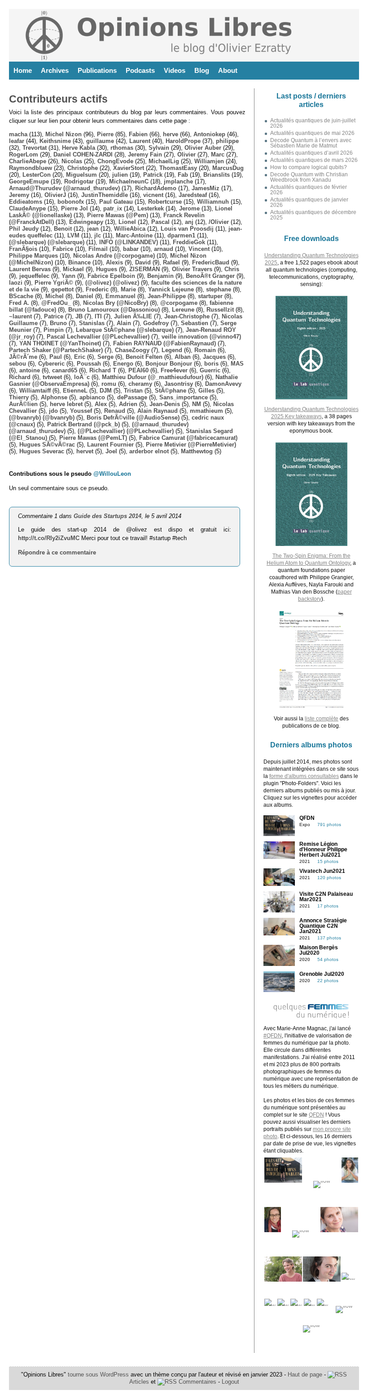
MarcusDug (228, 168)
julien (120, 174)
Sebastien (194, 323)
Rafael (171, 262)
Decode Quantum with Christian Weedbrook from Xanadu (309, 177)
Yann (68, 276)
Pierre (105, 134)
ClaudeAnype (27, 208)
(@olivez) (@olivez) (112, 282)
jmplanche (178, 181)
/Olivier (219, 222)
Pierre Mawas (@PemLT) (93, 437)
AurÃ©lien (23, 404)
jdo (53, 410)
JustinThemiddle (104, 195)
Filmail (98, 249)
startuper (210, 296)
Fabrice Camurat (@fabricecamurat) (188, 437)
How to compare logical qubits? (308, 167)
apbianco (92, 397)
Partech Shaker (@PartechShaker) (56, 350)
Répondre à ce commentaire (57, 552)
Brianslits (216, 174)
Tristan (133, 390)
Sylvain (159, 147)
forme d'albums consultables (304, 776)
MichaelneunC (129, 181)
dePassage (132, 397)
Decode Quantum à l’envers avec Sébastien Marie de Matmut (310, 143)
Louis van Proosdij (187, 228)
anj (189, 222)
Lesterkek (150, 208)
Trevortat (34, 147)
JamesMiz (205, 188)
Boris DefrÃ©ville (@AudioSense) (133, 417)
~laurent (20, 316)
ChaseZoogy (132, 350)
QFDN (316, 1114)
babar (131, 249)
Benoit (63, 228)
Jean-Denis (164, 404)
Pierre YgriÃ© (54, 282)
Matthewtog (197, 451)
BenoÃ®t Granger (210, 276)
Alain (124, 323)
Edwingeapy (86, 222)
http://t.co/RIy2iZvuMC (48, 538)
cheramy (140, 383)
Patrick (152, 174)
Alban (183, 356)
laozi (15, 282)
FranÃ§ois (23, 249)
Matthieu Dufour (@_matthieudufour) (152, 377)
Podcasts (140, 70)
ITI (98, 316)
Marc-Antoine (134, 235)
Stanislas (92, 323)
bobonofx (70, 201)
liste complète (321, 718)
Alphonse (54, 397)
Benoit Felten (144, 356)
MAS (237, 363)
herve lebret (66, 404)
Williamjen (209, 161)
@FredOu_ (56, 302)
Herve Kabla (78, 147)
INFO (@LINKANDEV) (128, 242)
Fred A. (19, 302)
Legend (172, 350)
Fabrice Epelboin (111, 276)
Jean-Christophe (187, 316)
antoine (29, 370)
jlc (97, 235)
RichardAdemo (155, 188)
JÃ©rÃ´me (23, 356)
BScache (21, 296)
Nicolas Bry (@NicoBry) (115, 302)
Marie (128, 289)
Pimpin (54, 329)
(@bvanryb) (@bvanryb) (41, 417)
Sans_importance (183, 397)
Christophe (82, 168)
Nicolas (71, 161)
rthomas (121, 147)
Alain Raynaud (157, 410)
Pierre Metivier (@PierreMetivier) (191, 444)
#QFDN (272, 1035)
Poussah (89, 363)
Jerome (189, 208)
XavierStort (128, 168)
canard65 (64, 370)
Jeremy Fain (145, 154)
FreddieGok (189, 242)
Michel (54, 296)
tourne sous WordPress (99, 1374)
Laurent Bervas (30, 269)
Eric (79, 356)
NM (196, 404)
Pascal (160, 222)
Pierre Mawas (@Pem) (117, 215)
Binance (79, 262)
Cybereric (51, 363)
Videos (174, 70)
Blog (201, 70)
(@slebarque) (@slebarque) (46, 242)
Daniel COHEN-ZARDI (83, 154)
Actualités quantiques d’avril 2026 (311, 153)
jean (93, 228)
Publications (97, 70)
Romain (205, 350)
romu (108, 383)
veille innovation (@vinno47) (201, 336)
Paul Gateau (116, 201)
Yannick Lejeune (171, 289)
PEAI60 (138, 370)
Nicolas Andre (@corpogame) (114, 255)
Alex (101, 404)
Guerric (210, 370)
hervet (84, 451)
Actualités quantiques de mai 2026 (312, 133)
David (143, 262)
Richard (20, 377)
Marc (217, 154)
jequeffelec (34, 276)
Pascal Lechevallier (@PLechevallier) (98, 336)
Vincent (199, 249)
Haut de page (305, 1374)
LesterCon (36, 174)
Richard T (102, 370)
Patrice (53, 316)
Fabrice (63, 249)
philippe (227, 141)
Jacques (214, 356)
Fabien (138, 134)
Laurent (139, 141)
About (227, 70)
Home (22, 70)
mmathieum (206, 410)
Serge (105, 356)
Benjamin (160, 276)
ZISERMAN (144, 269)
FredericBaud (210, 262)
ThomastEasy (178, 168)
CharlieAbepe (27, 161)
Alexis (114, 262)
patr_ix (112, 208)
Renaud (114, 410)
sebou (17, 363)
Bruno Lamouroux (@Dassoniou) (114, 309)
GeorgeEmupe (29, 181)
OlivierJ (55, 195)
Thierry (19, 397)
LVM (73, 235)
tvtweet (52, 377)
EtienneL (75, 390)
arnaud (163, 249)
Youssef (81, 410)
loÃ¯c (82, 377)
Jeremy (19, 195)
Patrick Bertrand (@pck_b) (83, 424)
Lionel (127, 222)
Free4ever (174, 370)
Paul (55, 356)
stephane (218, 289)
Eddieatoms (25, 201)
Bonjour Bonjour (168, 363)
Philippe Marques (33, 255)
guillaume (100, 141)
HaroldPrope (183, 141)
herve (170, 134)
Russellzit (220, 309)
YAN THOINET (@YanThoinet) (60, 343)
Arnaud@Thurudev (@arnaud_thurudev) (64, 188)
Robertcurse (165, 201)
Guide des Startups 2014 (107, 516)
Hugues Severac (41, 451)
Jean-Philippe (167, 296)
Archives (55, 70)
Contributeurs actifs (58, 99)
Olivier (186, 154)
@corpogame (178, 302)
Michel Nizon (63, 134)
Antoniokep (209, 134)
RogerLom (23, 154)
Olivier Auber (202, 147)
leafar (16, 141)
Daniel (84, 296)
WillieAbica (129, 228)
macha (18, 134)
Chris (231, 269)
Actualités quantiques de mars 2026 (314, 160)
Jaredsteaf (193, 195)
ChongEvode (115, 161)
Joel (111, 451)
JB (79, 316)
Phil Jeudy (24, 228)
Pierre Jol (74, 208)
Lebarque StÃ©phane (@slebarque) (125, 329)
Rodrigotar (79, 181)
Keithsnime (55, 141)
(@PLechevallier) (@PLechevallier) (126, 431)
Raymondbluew (30, 168)
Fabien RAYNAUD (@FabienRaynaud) (164, 343)
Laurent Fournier (110, 444)
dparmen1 (181, 235)
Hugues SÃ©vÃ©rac (47, 444)
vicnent (153, 195)
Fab (183, 174)
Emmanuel (120, 296)
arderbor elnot (149, 451)
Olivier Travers (192, 269)
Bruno (58, 323)
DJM (106, 390)
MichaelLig (164, 161)
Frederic (97, 289)
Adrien (128, 404)
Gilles (206, 390)
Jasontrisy (178, 383)
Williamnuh (213, 201)
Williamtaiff (35, 390)
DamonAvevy (223, 383)
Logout (230, 1381)
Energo (123, 363)
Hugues (106, 269)
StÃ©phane (170, 390)
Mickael (73, 269)
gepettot (62, 289)
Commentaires (196, 1381)
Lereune (183, 309)
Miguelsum (81, 174)
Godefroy (156, 323)
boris (211, 363)
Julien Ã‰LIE (133, 316)
